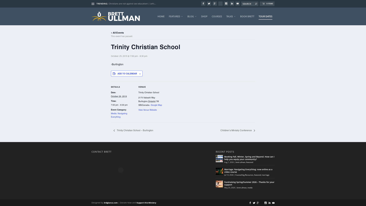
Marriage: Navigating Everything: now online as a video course (248, 170)
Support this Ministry (146, 202)
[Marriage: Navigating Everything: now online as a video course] (219, 171)
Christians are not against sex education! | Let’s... (132, 3)
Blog (190, 16)
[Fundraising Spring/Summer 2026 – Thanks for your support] (219, 184)
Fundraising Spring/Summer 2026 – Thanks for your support (249, 183)
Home (161, 16)
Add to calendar (127, 73)
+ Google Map (155, 104)
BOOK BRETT (247, 16)
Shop (204, 16)
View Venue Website (147, 109)
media (249, 187)
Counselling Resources (244, 175)
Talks (229, 16)
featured (249, 162)
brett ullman (240, 162)
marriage (265, 175)
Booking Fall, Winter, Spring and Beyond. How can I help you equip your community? (249, 158)
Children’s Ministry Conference (236, 130)
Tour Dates (265, 16)
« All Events (117, 32)
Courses (217, 16)
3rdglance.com (111, 202)
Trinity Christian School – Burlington (134, 130)
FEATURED (174, 16)
